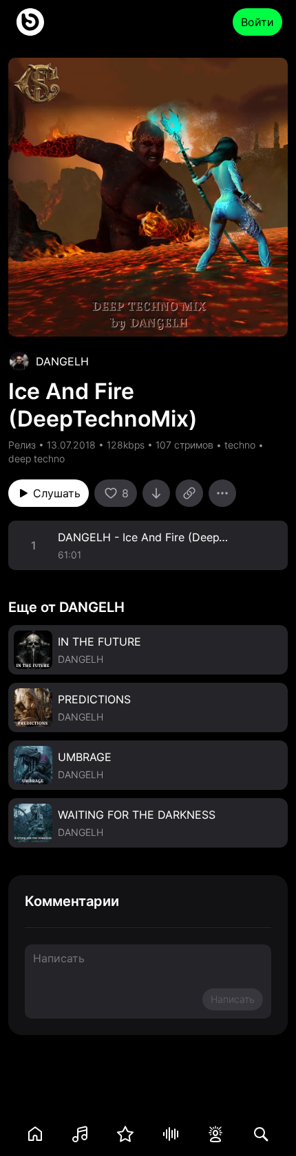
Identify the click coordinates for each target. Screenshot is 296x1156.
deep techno (36, 458)
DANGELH (62, 361)
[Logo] (30, 21)
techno (239, 445)
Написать (233, 999)
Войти (257, 22)
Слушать (57, 493)
